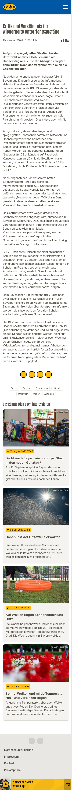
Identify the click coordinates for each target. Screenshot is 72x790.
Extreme (27, 388)
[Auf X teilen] (32, 374)
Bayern (14, 388)
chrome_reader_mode (67, 40)
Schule (57, 388)
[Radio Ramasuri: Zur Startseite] (32, 6)
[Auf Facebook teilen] (23, 374)
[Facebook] (32, 741)
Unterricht (23, 394)
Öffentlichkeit (43, 388)
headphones (62, 40)
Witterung (49, 394)
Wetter (36, 394)
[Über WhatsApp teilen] (40, 374)
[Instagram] (40, 741)
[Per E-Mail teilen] (48, 374)
